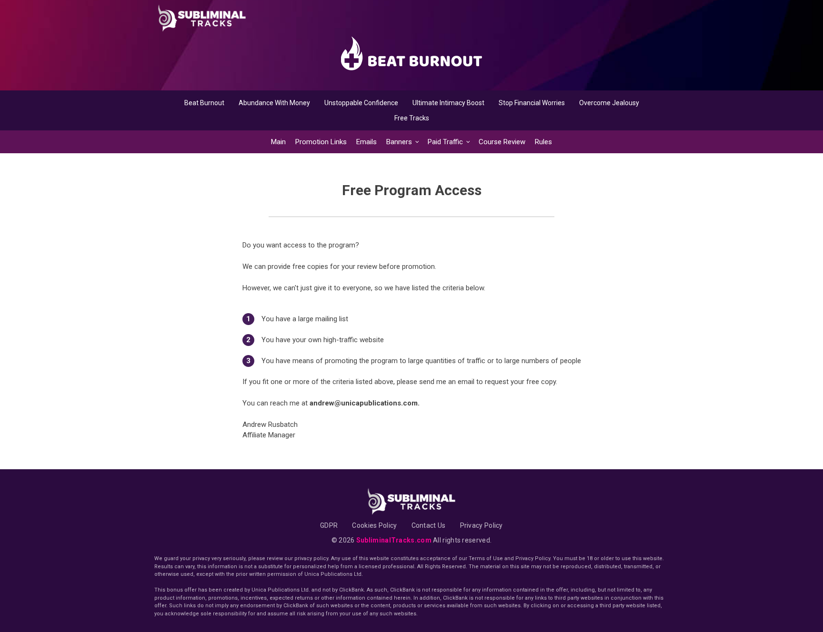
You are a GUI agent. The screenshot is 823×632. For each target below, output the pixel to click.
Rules (543, 142)
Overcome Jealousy (609, 103)
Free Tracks (411, 118)
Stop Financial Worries (532, 103)
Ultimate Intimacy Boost (448, 103)
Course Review (502, 142)
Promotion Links (321, 142)
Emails (366, 142)
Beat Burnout (204, 103)
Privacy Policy (481, 525)
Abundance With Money (274, 103)
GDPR (329, 525)
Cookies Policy (374, 525)
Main (278, 142)
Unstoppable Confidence (361, 103)
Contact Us (429, 525)
